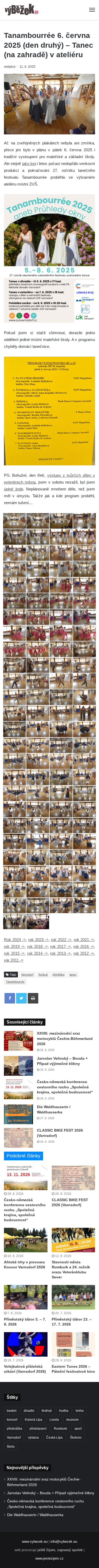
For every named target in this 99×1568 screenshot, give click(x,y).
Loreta (54, 1419)
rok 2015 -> (14, 953)
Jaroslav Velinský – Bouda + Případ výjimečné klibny (50, 1493)
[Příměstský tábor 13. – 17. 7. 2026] (73, 1297)
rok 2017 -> (60, 946)
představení (38, 1428)
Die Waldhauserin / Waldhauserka (35, 1515)
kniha (80, 1411)
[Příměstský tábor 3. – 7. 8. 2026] (26, 1297)
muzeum (72, 1419)
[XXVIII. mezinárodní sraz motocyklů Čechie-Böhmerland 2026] (18, 1041)
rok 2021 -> (84, 939)
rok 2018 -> (37, 946)
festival (43, 974)
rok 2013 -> (60, 953)
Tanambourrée (15, 981)
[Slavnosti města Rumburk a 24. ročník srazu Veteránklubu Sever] (73, 1240)
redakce (10, 67)
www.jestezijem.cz (49, 1558)
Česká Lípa (54, 1437)
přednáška (14, 1428)
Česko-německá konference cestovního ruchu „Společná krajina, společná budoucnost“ (65, 1087)
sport (78, 1428)
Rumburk (60, 1428)
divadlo (29, 1411)
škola (11, 1446)
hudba (63, 1411)
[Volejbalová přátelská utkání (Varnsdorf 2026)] (26, 1344)
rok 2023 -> (38, 939)
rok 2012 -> (83, 953)
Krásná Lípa (33, 1419)
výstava (33, 1437)
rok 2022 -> (61, 939)
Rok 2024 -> (15, 939)
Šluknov (76, 1437)
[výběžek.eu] (22, 10)
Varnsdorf (27, 974)
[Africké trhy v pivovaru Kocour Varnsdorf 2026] (26, 1240)
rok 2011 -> (13, 960)
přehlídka (58, 974)
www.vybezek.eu (35, 1541)
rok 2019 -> (14, 946)
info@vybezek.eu (63, 1541)
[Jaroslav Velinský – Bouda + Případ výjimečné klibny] (18, 1066)
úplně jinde (13, 489)
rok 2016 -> (83, 946)
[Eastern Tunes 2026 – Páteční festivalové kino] (73, 1344)
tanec (73, 974)
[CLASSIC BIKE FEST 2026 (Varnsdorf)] (18, 1138)
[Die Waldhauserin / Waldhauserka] (18, 1114)
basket (11, 1411)
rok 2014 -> (37, 953)
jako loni (29, 163)
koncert (12, 1419)
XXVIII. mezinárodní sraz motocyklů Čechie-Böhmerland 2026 (65, 1038)
